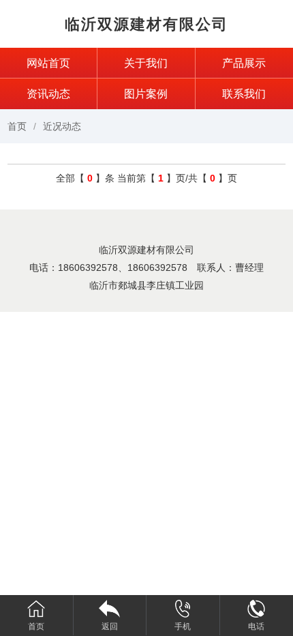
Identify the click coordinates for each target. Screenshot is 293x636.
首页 (17, 126)
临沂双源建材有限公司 (146, 24)
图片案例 (146, 94)
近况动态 (62, 126)
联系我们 (244, 94)
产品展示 (244, 63)
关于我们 (146, 63)
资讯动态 (48, 94)
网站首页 (48, 63)
